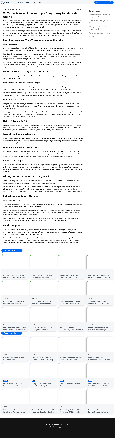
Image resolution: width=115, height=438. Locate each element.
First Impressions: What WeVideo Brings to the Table (100, 16)
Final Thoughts (94, 37)
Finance (64, 422)
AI (59, 422)
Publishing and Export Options (99, 33)
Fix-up (33, 2)
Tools (27, 2)
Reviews (20, 2)
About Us (47, 424)
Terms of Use (66, 424)
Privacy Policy (56, 424)
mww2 (7, 2)
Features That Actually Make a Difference (99, 22)
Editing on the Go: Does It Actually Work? (97, 28)
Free (39, 2)
